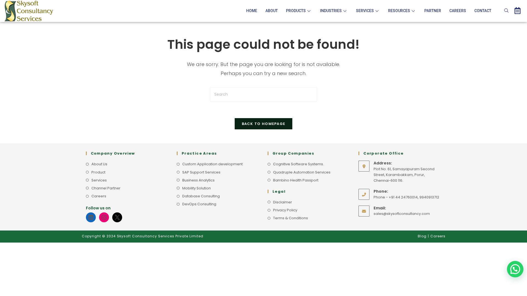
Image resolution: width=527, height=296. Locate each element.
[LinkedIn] (91, 217)
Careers (457, 10)
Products (296, 10)
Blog (422, 236)
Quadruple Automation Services (301, 172)
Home (251, 10)
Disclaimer (282, 202)
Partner (432, 10)
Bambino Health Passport (295, 180)
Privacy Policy (285, 210)
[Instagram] (104, 217)
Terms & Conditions (290, 218)
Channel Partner (105, 188)
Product (98, 172)
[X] (117, 217)
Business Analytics (198, 180)
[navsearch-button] (506, 11)
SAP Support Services (201, 172)
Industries (331, 10)
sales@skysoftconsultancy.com (402, 213)
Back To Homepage (263, 123)
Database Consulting (201, 196)
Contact (482, 10)
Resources (399, 10)
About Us (99, 164)
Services (365, 10)
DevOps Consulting (199, 204)
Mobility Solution (196, 188)
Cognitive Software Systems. (298, 164)
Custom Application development (212, 164)
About (271, 10)
